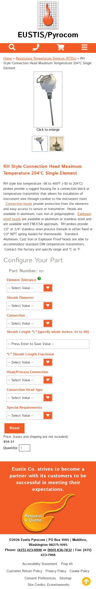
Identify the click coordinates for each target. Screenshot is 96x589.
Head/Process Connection (27, 372)
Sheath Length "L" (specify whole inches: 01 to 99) (48, 332)
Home (7, 58)
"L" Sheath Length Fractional (30, 354)
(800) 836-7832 (60, 550)
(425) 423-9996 (29, 550)
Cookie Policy (79, 571)
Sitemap (65, 578)
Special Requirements (24, 407)
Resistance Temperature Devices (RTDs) (46, 58)
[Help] (39, 278)
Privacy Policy (56, 571)
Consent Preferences (40, 578)
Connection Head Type (25, 390)
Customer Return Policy (24, 571)
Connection (16, 315)
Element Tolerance (21, 280)
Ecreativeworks (58, 584)
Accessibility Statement (39, 564)
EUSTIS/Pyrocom (48, 35)
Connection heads (19, 204)
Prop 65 (67, 564)
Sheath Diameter (20, 297)
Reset (14, 428)
